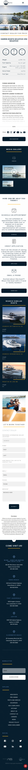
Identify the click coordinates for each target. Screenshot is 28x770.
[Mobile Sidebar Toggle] (23, 2)
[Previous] (2, 14)
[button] (25, 766)
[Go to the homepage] (11, 2)
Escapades (14, 703)
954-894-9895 (14, 606)
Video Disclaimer (14, 725)
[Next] (25, 14)
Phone (4, 480)
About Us (14, 711)
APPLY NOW (14, 264)
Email (8, 471)
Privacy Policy (14, 722)
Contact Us (14, 714)
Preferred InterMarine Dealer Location (13, 435)
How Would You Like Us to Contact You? (11, 461)
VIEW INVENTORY (14, 139)
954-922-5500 (14, 587)
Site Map (14, 708)
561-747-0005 (14, 624)
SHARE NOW (14, 291)
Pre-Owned (14, 697)
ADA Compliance (14, 705)
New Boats (14, 694)
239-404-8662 (14, 642)
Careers (14, 717)
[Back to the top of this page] (14, 540)
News (14, 719)
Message (9, 489)
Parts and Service (14, 700)
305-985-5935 (14, 569)
